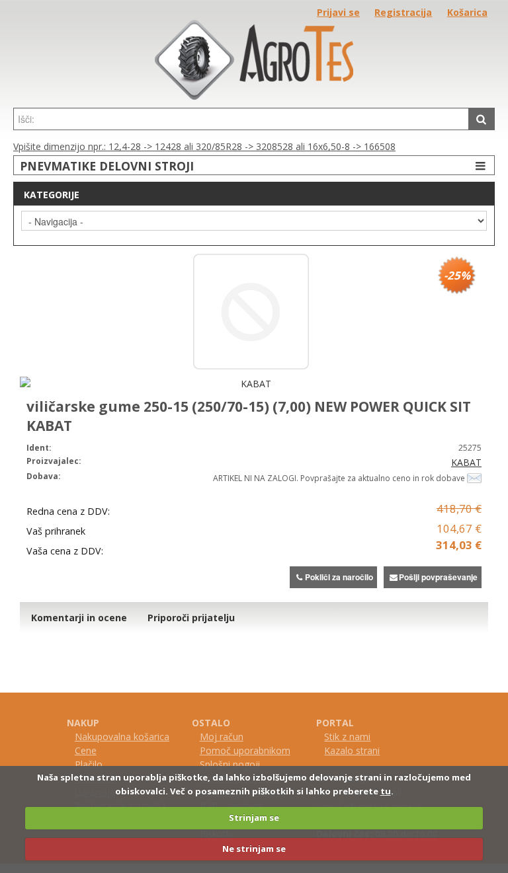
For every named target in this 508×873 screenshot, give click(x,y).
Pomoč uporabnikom (245, 750)
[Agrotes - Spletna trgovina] (254, 96)
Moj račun (221, 736)
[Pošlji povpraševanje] (474, 477)
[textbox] (241, 119)
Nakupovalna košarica (122, 736)
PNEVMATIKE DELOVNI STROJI (107, 166)
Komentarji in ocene (79, 617)
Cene (86, 750)
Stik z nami (347, 736)
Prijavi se (338, 12)
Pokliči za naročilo (339, 577)
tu (385, 791)
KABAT (466, 462)
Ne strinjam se (254, 848)
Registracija (403, 12)
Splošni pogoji (230, 764)
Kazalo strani (352, 750)
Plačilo (89, 764)
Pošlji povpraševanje (438, 577)
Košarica (467, 12)
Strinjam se (254, 817)
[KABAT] (251, 384)
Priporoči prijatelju (191, 617)
